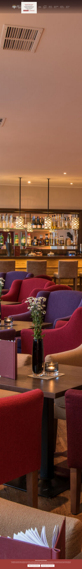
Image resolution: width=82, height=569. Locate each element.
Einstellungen (31, 10)
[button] (3, 284)
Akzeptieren (26, 10)
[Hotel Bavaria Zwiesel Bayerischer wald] (17, 7)
